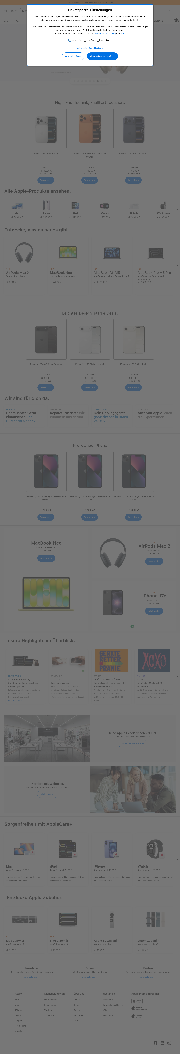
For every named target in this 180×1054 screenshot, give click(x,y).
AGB (122, 33)
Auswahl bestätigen (73, 56)
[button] (90, 48)
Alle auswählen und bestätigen (102, 56)
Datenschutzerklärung (105, 33)
